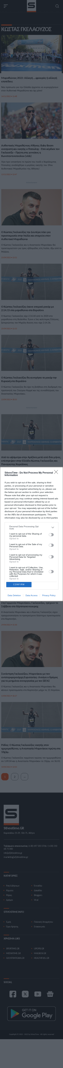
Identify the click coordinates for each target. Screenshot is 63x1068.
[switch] (51, 534)
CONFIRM (19, 584)
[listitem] (31, 527)
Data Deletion (14, 595)
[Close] (57, 473)
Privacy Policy (49, 595)
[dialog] (31, 534)
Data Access (31, 595)
